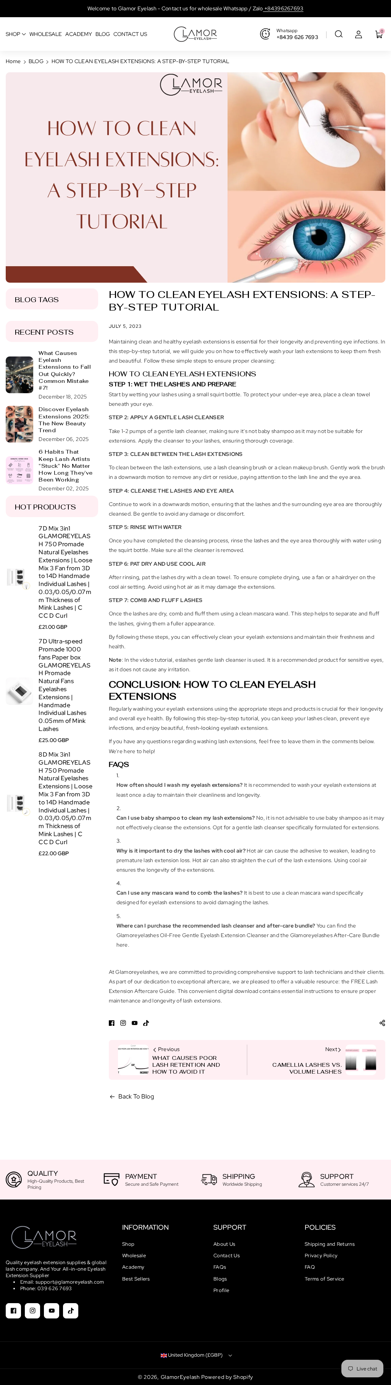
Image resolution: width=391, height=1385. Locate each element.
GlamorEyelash (181, 1377)
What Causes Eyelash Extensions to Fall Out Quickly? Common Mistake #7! (64, 370)
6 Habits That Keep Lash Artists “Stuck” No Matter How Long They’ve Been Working (65, 465)
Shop (128, 1244)
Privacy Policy (321, 1255)
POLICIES (320, 1227)
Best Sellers (136, 1279)
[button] (338, 34)
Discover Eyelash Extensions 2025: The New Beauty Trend (64, 420)
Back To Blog (136, 1096)
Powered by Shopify (227, 1377)
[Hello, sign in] (358, 34)
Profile (221, 1290)
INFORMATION (145, 1227)
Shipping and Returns (330, 1244)
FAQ (310, 1267)
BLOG (36, 61)
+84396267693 (283, 8)
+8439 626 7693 (297, 37)
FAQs (219, 1267)
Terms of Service (324, 1279)
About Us (224, 1244)
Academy (133, 1267)
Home (13, 61)
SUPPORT (229, 1227)
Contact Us (226, 1255)
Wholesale (134, 1255)
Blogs (220, 1279)
